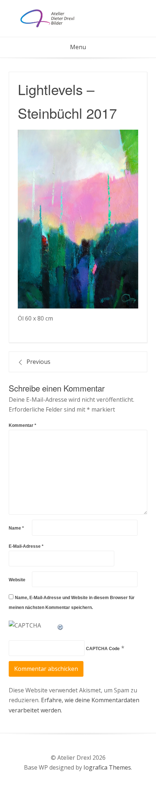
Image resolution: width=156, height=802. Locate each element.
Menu (78, 47)
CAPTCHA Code (103, 648)
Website (17, 579)
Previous (38, 362)
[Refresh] (61, 625)
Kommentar (22, 425)
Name (16, 528)
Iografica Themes (107, 767)
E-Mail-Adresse (26, 546)
